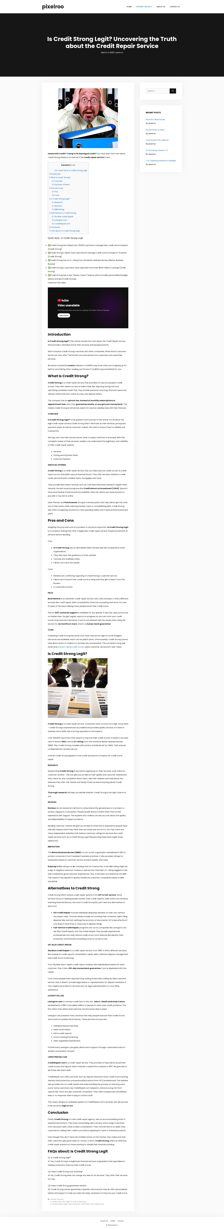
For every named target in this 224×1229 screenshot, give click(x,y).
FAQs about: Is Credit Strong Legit (64, 231)
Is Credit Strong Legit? (59, 199)
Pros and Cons (56, 188)
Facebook (104, 1221)
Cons (55, 195)
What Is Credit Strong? (59, 177)
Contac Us (175, 6)
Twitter (112, 1221)
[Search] (173, 91)
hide (72, 165)
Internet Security (144, 6)
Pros (55, 191)
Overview (57, 181)
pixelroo (53, 6)
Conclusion (54, 227)
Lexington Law (59, 220)
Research (57, 202)
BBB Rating (58, 209)
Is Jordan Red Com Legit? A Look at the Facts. (68, 1202)
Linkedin (121, 1221)
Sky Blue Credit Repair (62, 216)
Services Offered (60, 184)
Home (129, 6)
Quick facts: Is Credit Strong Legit (70, 170)
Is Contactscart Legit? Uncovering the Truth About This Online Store (77, 1204)
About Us (161, 6)
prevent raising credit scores (70, 647)
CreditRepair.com (61, 223)
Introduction (55, 174)
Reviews (57, 206)
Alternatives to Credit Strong (62, 213)
